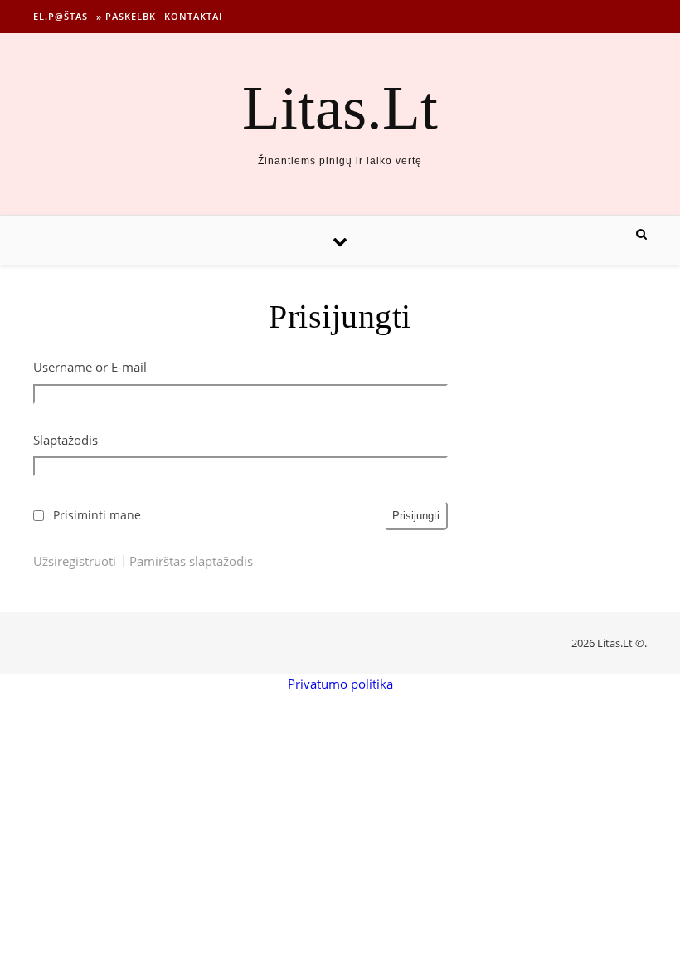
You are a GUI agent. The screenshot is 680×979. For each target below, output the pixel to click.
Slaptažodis (65, 439)
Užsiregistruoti (74, 561)
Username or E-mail (90, 366)
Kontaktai (193, 16)
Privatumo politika (340, 683)
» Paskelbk (126, 16)
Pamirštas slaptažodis (191, 561)
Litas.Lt (340, 107)
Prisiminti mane (97, 515)
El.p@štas (60, 16)
